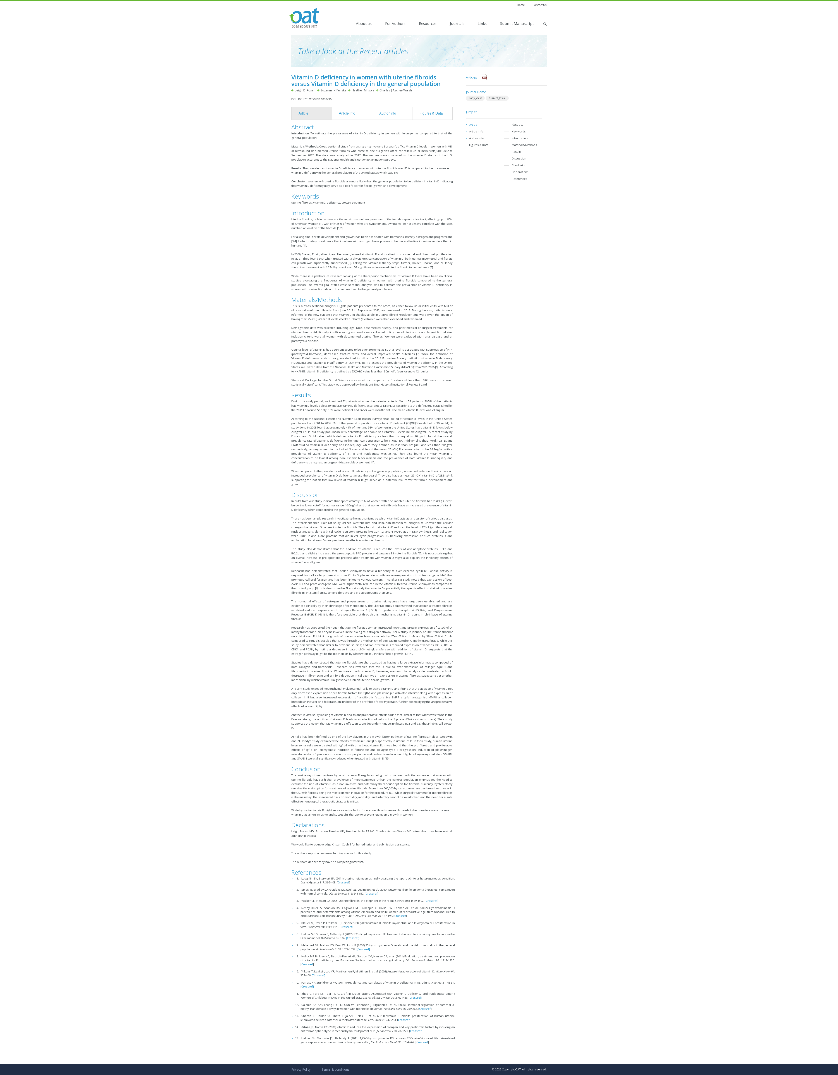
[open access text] (304, 17)
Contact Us (539, 5)
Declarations (520, 172)
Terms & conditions (335, 1069)
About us (364, 23)
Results (517, 152)
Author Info (387, 113)
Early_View (475, 98)
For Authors (395, 23)
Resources (427, 23)
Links (482, 23)
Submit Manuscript (517, 23)
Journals (457, 23)
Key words (519, 131)
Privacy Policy (301, 1069)
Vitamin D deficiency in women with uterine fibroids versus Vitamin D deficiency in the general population (366, 80)
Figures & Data (431, 113)
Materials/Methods (524, 145)
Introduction (520, 138)
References (519, 179)
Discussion (519, 158)
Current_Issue (497, 98)
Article (303, 113)
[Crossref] (371, 893)
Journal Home (476, 92)
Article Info (347, 113)
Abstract (517, 125)
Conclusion (519, 165)
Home (521, 5)
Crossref (343, 882)
